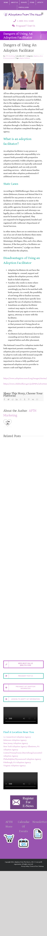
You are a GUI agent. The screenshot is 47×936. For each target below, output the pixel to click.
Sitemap (41, 866)
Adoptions (36, 56)
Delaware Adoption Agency (15, 740)
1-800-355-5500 (25, 21)
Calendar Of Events (24, 826)
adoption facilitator (24, 58)
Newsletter (40, 822)
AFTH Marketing (10, 56)
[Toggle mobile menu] (42, 13)
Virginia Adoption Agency (14, 766)
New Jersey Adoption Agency (15, 743)
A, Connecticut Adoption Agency (17, 737)
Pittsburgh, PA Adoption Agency (17, 762)
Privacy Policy (25, 866)
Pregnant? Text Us (25, 25)
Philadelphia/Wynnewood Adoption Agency (22, 759)
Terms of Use (34, 866)
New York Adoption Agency (15, 746)
